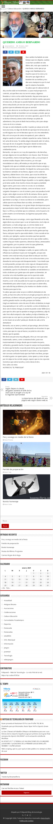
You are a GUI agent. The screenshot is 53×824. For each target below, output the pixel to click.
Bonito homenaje (10, 501)
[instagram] (30, 815)
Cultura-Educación (14, 9)
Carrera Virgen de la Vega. (11, 555)
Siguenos (26, 792)
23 (41, 582)
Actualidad (8, 600)
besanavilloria (9, 46)
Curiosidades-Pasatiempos (14, 620)
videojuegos (8, 660)
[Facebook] (25, 815)
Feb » (8, 588)
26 (12, 585)
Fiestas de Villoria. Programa (12, 551)
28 (26, 585)
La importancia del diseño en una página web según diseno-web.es (35, 398)
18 (5, 582)
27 (19, 585)
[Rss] (23, 815)
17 (48, 579)
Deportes (7, 624)
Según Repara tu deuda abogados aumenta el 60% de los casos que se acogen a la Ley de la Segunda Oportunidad (18, 391)
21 (26, 582)
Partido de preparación (13, 469)
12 (12, 579)
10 (48, 576)
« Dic (3, 588)
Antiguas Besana (10, 604)
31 (48, 585)
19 (12, 582)
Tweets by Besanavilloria (11, 777)
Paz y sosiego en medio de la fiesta (18, 437)
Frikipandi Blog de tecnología (31, 812)
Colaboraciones (10, 612)
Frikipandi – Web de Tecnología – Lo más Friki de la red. (22, 672)
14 (26, 579)
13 (19, 579)
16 (41, 579)
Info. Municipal (9, 640)
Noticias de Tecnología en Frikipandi (17, 719)
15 (33, 579)
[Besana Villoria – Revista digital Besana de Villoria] (26, 2)
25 (5, 585)
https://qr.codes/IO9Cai (10, 675)
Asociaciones (9, 608)
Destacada (8, 628)
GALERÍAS (7, 636)
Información (8, 644)
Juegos (6, 648)
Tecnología (8, 656)
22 (33, 582)
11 (5, 579)
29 (33, 585)
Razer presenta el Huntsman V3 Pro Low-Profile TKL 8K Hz (23, 723)
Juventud (7, 652)
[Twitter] (27, 815)
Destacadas (22, 48)
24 (48, 582)
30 (41, 585)
